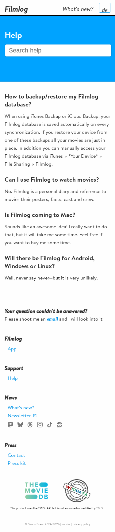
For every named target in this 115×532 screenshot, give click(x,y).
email (52, 318)
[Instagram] (40, 424)
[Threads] (30, 424)
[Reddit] (59, 424)
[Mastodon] (10, 424)
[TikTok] (49, 424)
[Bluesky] (20, 424)
